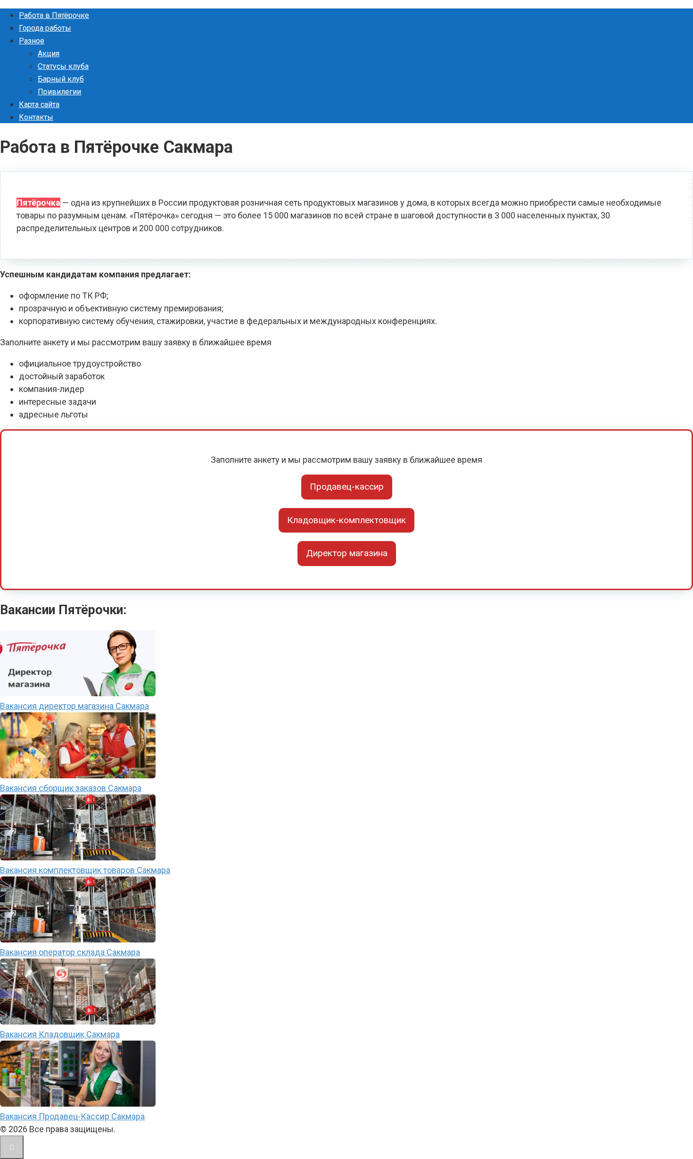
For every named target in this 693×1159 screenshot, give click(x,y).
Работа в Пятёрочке (54, 15)
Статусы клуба (63, 66)
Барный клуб (61, 79)
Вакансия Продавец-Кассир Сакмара (72, 1116)
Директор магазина (347, 553)
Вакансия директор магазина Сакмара (74, 706)
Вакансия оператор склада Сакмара (70, 952)
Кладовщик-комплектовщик (346, 520)
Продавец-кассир (347, 486)
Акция (48, 53)
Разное (31, 40)
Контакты (36, 117)
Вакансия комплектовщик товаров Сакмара (85, 870)
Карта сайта (39, 104)
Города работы (45, 28)
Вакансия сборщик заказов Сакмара (70, 788)
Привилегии (59, 91)
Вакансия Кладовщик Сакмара (60, 1034)
